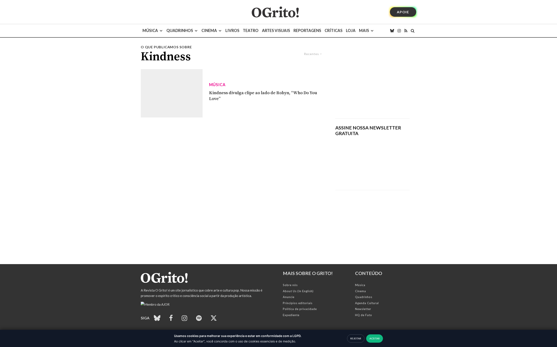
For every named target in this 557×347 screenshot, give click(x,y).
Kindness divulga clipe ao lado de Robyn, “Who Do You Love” (263, 96)
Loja (351, 30)
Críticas (333, 30)
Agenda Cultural (367, 303)
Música (150, 30)
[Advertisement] (372, 81)
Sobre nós (290, 285)
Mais (364, 30)
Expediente (291, 315)
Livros (232, 30)
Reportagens (307, 30)
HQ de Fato (363, 315)
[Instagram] (399, 30)
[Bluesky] (392, 30)
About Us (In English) (298, 291)
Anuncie (288, 297)
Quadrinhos (179, 30)
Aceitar (374, 338)
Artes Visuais (276, 30)
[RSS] (406, 30)
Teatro (250, 30)
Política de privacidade (300, 309)
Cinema (209, 30)
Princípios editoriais (297, 303)
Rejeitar (355, 338)
